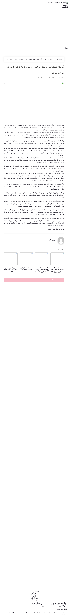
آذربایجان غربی (57, 346)
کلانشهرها (58, 526)
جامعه (59, 418)
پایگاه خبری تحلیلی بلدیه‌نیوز (59, 604)
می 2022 (58, 318)
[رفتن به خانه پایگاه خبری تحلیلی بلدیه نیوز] (34, 24)
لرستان (59, 544)
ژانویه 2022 (58, 324)
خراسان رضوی (57, 439)
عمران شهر (58, 493)
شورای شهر (58, 487)
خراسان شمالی (57, 442)
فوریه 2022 (58, 323)
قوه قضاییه (58, 511)
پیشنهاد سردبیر (57, 409)
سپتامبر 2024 (57, 294)
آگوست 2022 (57, 313)
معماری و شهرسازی (55, 562)
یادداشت (59, 577)
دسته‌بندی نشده (57, 448)
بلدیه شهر (58, 388)
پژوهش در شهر (57, 406)
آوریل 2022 (58, 320)
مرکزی (59, 556)
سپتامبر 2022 (57, 312)
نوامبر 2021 (58, 328)
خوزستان (58, 445)
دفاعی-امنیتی (57, 451)
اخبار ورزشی (57, 361)
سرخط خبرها (57, 466)
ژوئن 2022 (58, 317)
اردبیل (59, 367)
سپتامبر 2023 (57, 307)
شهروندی (58, 481)
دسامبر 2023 (58, 302)
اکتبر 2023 (58, 305)
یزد (60, 580)
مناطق (59, 565)
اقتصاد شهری (57, 376)
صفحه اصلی (59, 59)
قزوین (59, 505)
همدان (59, 574)
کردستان (59, 517)
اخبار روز (58, 355)
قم (60, 508)
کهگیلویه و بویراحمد (56, 529)
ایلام (60, 385)
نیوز (66, 48)
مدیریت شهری (57, 553)
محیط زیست (57, 550)
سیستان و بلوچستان (56, 475)
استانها (59, 370)
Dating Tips (58, 340)
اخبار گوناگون (49, 59)
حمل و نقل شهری (56, 424)
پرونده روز (58, 403)
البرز (60, 382)
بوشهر (59, 394)
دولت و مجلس (57, 454)
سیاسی (59, 472)
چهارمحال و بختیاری (56, 421)
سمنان (59, 469)
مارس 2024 (58, 299)
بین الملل (58, 397)
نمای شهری (58, 568)
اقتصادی (59, 379)
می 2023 (58, 310)
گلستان (59, 538)
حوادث (59, 427)
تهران (59, 415)
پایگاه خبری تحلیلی (65, 4)
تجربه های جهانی (56, 412)
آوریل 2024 (58, 298)
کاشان (59, 514)
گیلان (60, 541)
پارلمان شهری (57, 400)
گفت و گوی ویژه (56, 535)
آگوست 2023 (57, 309)
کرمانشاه (58, 523)
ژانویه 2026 (58, 293)
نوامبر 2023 (58, 304)
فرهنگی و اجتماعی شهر (55, 502)
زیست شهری (57, 460)
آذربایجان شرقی (57, 343)
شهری (59, 484)
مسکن (59, 559)
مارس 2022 (58, 321)
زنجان (59, 457)
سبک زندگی (58, 463)
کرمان (59, 520)
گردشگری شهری (56, 532)
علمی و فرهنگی (57, 490)
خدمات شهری (57, 433)
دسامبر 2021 (58, 326)
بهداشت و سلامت (56, 391)
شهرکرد (59, 478)
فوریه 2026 (58, 291)
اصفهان (59, 373)
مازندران (59, 547)
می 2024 (58, 296)
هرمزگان (58, 571)
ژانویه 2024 (58, 301)
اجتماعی (59, 352)
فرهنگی (59, 499)
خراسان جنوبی (57, 436)
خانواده (59, 430)
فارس (59, 496)
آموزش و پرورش (56, 349)
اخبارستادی (58, 364)
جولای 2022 (58, 315)
